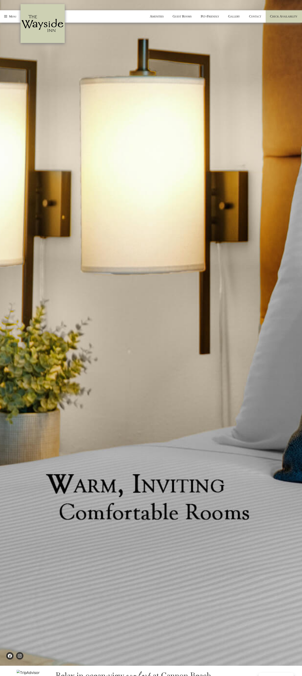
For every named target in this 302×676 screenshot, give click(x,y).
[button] (10, 16)
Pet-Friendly (210, 16)
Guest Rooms (182, 16)
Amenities (157, 16)
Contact (255, 16)
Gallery (234, 16)
